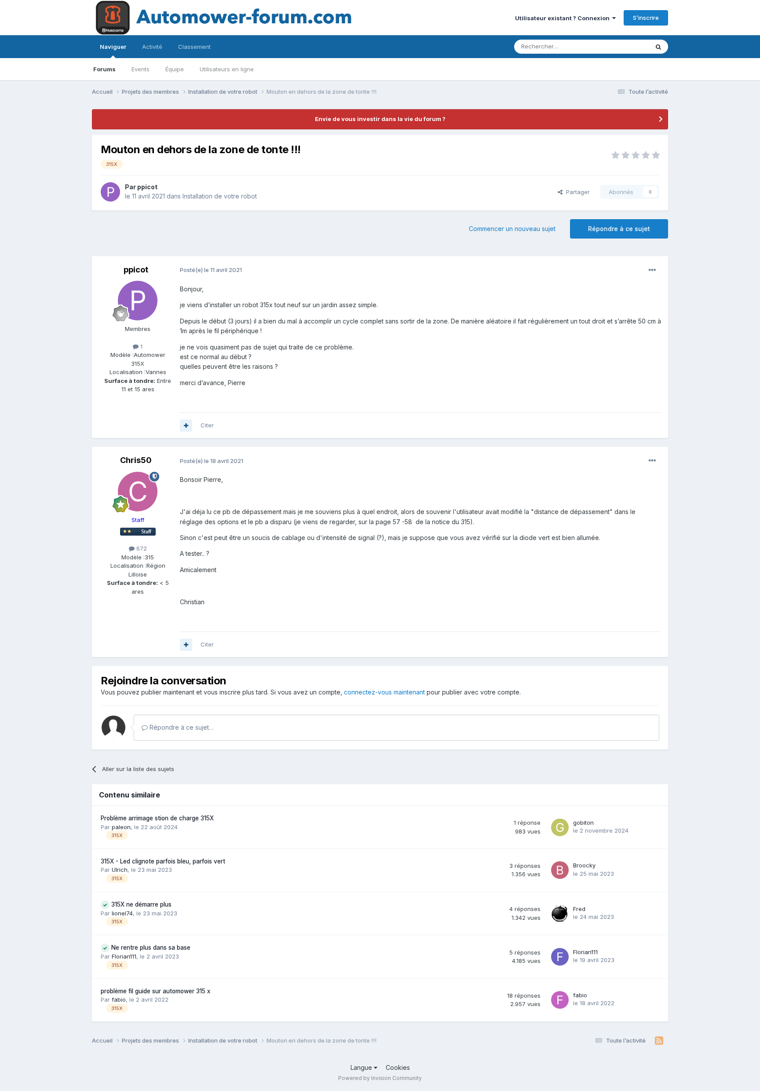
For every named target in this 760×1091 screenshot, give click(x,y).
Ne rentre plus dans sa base (150, 947)
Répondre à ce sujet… (181, 727)
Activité (152, 46)
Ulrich (120, 869)
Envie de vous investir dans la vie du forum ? (380, 118)
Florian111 (124, 956)
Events (141, 69)
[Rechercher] (658, 47)
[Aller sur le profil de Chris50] (137, 491)
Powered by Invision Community (380, 1078)
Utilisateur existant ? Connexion (563, 18)
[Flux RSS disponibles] (659, 1041)
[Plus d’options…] (652, 270)
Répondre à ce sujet (619, 228)
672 (141, 548)
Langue (362, 1067)
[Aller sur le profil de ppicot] (110, 192)
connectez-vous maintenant (384, 692)
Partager (576, 191)
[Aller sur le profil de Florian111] (560, 957)
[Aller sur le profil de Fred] (560, 913)
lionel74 (122, 913)
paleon (121, 826)
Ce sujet (626, 46)
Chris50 (136, 460)
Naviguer (113, 46)
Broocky (584, 865)
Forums (104, 69)
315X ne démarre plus (141, 904)
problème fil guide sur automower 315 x (155, 991)
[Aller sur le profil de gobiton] (560, 827)
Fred (579, 908)
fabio (119, 999)
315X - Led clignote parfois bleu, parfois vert (163, 861)
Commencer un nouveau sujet (512, 228)
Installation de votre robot (220, 196)
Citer (207, 425)
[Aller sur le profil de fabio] (560, 1000)
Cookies (398, 1067)
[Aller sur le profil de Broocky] (560, 870)
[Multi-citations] (186, 425)
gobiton (583, 822)
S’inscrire (646, 17)
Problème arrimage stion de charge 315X (157, 818)
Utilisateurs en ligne (227, 69)
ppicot (147, 187)
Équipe (174, 69)
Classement (194, 46)
